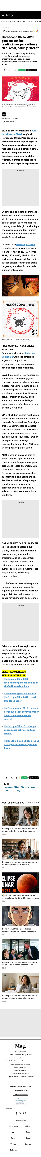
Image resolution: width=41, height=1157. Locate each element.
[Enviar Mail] (3, 118)
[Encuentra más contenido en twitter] (9, 70)
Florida (3, 21)
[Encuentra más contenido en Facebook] (4, 70)
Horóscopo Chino (11, 787)
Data (28, 1132)
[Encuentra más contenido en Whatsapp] (14, 70)
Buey (18, 791)
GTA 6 (32, 21)
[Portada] (20, 1050)
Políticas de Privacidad (20, 1091)
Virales (13, 1144)
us (13, 1132)
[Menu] (4, 15)
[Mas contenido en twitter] (20, 1113)
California (11, 21)
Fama (13, 1138)
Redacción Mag (11, 118)
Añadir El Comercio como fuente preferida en (20, 31)
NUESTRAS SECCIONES (20, 1120)
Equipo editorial (20, 1051)
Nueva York (25, 21)
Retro (28, 1138)
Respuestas (13, 1126)
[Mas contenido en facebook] (16, 1113)
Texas (17, 21)
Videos (28, 1126)
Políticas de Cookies (20, 1095)
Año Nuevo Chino (28, 787)
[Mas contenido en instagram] (25, 1113)
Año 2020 (10, 791)
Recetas (28, 1144)
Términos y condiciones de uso (20, 1086)
